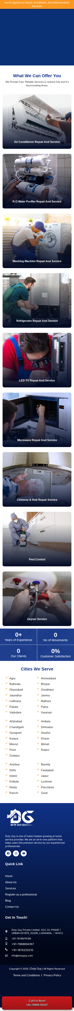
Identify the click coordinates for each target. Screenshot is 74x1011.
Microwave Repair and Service (37, 440)
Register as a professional (21, 894)
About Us (11, 882)
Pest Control (37, 559)
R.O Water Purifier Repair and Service (37, 201)
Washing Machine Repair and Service (37, 261)
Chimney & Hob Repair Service (37, 499)
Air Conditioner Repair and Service (37, 141)
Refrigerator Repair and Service (37, 320)
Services (10, 888)
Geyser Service (37, 619)
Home (9, 876)
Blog (8, 900)
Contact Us (12, 906)
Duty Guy (36, 968)
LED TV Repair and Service (37, 380)
